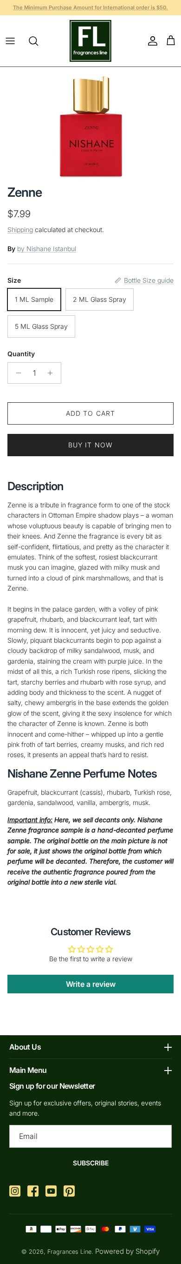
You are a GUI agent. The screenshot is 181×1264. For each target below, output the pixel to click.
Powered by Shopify (127, 1251)
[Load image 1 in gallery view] (90, 123)
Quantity (21, 354)
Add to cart (90, 413)
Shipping (20, 229)
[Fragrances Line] (90, 41)
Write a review (91, 984)
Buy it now (90, 445)
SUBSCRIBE (91, 1163)
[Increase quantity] (53, 373)
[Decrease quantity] (16, 373)
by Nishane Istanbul (46, 249)
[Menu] (10, 41)
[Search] (38, 41)
